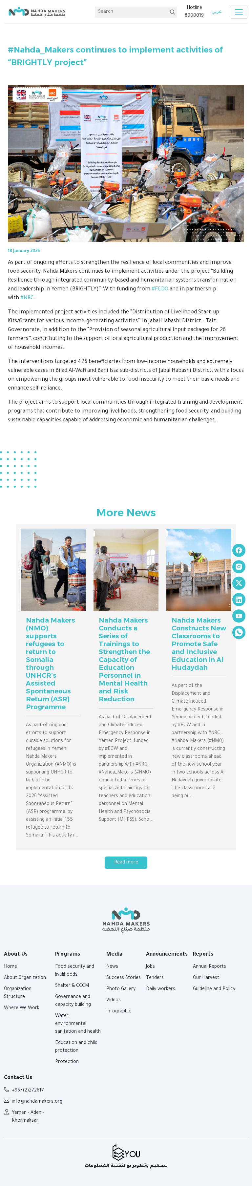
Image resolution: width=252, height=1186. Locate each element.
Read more (126, 862)
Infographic (118, 1011)
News (112, 967)
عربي (217, 12)
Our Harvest (206, 978)
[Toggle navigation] (239, 12)
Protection (67, 1062)
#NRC (27, 298)
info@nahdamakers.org (37, 1102)
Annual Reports (209, 967)
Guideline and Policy (214, 989)
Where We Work (21, 1008)
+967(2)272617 (28, 1090)
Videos (113, 1000)
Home (10, 967)
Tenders (155, 978)
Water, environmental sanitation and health (78, 1024)
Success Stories (123, 978)
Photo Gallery (121, 989)
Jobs (150, 967)
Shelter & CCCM (72, 986)
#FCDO (160, 289)
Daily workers (160, 989)
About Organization (25, 978)
